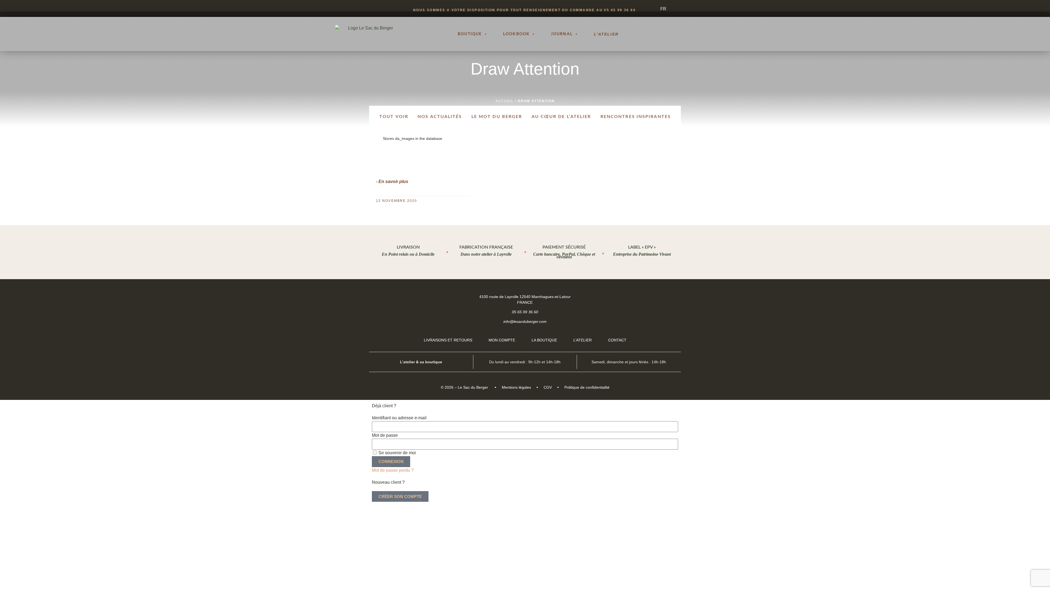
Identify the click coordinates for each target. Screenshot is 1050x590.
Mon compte (502, 340)
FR (663, 9)
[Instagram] (672, 296)
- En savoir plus (392, 181)
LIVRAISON (408, 247)
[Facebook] (658, 296)
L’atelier (606, 34)
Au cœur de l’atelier (561, 116)
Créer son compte (400, 496)
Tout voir (393, 116)
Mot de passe (385, 435)
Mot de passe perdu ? (393, 470)
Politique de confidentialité (586, 387)
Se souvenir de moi (396, 452)
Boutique (470, 34)
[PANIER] (691, 34)
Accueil (504, 101)
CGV (548, 387)
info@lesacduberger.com (525, 321)
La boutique (544, 340)
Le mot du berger (496, 116)
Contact (617, 340)
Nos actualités (440, 116)
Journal (562, 34)
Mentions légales (516, 387)
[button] (710, 34)
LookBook (516, 34)
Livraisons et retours (448, 340)
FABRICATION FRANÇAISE (486, 247)
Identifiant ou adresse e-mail (399, 417)
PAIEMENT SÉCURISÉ (564, 247)
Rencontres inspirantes (635, 116)
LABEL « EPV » (642, 247)
